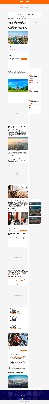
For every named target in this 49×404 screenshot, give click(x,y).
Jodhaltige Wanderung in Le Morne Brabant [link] (34, 102)
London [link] (31, 214)
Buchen (24, 230)
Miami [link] (31, 203)
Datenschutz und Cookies (12, 394)
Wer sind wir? (26, 394)
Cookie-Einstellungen (21, 394)
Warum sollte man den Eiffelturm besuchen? (15, 49)
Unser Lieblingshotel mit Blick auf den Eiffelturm (16, 50)
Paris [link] (10, 385)
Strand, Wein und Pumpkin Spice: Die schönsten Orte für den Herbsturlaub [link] (34, 86)
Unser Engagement (36, 394)
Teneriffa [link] (31, 218)
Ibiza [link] (30, 207)
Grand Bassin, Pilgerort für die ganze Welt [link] (34, 96)
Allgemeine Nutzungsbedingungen (22, 395)
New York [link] (31, 221)
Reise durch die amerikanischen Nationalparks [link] (33, 107)
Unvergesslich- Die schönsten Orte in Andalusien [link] (34, 77)
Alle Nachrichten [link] (35, 111)
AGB (17, 394)
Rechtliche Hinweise (30, 394)
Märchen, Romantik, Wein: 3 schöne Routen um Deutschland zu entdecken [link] (34, 82)
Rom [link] (30, 210)
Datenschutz (29, 395)
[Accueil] (24, 1)
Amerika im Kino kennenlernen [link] (33, 91)
